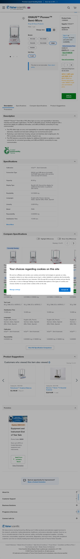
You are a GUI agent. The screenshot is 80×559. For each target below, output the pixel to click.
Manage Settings (15, 289)
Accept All (64, 290)
